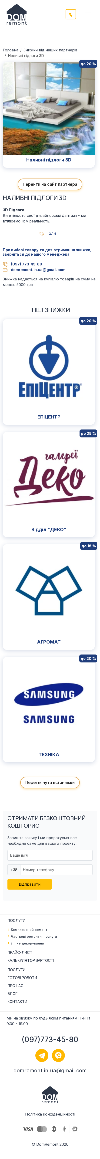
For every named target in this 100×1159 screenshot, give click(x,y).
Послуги (16, 969)
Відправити (29, 884)
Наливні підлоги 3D (48, 160)
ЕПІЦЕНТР (48, 417)
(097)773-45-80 (50, 1039)
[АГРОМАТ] (49, 590)
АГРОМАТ (49, 642)
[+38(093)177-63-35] (74, 13)
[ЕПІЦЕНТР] (49, 365)
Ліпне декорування (27, 943)
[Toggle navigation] (88, 14)
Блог (12, 993)
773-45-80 (26, 264)
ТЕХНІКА (49, 754)
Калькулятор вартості (30, 960)
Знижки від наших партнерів (50, 50)
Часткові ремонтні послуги (34, 936)
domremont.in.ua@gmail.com (38, 269)
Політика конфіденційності (50, 1114)
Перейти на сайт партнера (50, 184)
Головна (10, 50)
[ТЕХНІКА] (49, 702)
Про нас (15, 985)
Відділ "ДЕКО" (48, 529)
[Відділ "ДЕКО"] (49, 477)
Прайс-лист (19, 952)
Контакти (17, 1001)
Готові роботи (22, 977)
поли (50, 233)
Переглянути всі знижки (50, 782)
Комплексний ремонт (29, 930)
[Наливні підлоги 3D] (49, 108)
